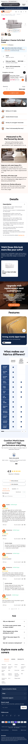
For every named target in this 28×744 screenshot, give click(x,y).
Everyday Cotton (5, 367)
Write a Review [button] (14, 480)
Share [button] (5, 524)
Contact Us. (21, 235)
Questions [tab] (14, 488)
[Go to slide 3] (9, 34)
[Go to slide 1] (2, 34)
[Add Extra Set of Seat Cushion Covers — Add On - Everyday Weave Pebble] (23, 80)
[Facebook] (10, 715)
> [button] (18, 609)
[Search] (18, 11)
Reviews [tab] (5, 488)
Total (23, 86)
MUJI (9, 678)
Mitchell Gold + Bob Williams (17, 675)
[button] (14, 56)
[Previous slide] (4, 330)
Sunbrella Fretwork (5, 422)
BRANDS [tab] (6, 659)
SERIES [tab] (13, 659)
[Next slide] (24, 330)
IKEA (22, 673)
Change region (23, 4)
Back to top (23, 730)
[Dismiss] (27, 1)
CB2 (9, 670)
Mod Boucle (4, 397)
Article (9, 664)
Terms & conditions (5, 730)
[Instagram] (2, 715)
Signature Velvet (5, 407)
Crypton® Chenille (5, 427)
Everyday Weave (5, 377)
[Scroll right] (25, 431)
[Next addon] (24, 72)
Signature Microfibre (5, 412)
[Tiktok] (14, 715)
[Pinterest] (6, 715)
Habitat (22, 664)
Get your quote (14, 305)
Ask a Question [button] (14, 484)
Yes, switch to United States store (11, 4)
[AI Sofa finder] (16, 11)
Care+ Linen (4, 392)
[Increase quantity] (9, 89)
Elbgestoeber (17, 678)
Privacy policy (14, 730)
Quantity (5, 86)
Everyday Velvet (5, 372)
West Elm (4, 664)
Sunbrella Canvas (5, 417)
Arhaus (16, 664)
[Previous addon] (21, 72)
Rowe (16, 666)
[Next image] (25, 24)
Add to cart (15, 93)
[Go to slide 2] (6, 34)
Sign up (24, 707)
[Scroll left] (22, 431)
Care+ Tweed (4, 387)
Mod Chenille (4, 402)
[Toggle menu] (26, 11)
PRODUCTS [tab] (21, 659)
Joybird (22, 670)
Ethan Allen (17, 670)
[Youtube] (18, 715)
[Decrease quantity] (4, 89)
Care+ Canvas (4, 382)
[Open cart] (21, 11)
